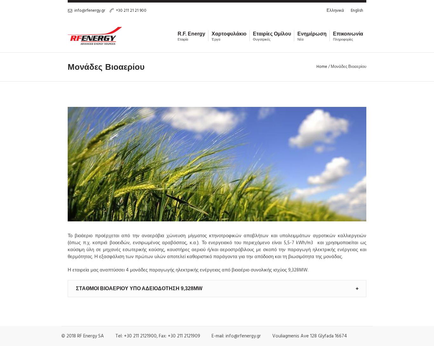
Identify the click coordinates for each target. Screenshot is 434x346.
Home (321, 66)
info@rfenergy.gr (89, 10)
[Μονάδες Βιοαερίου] (217, 164)
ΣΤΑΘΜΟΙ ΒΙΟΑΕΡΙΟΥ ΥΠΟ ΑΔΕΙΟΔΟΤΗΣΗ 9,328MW (139, 288)
